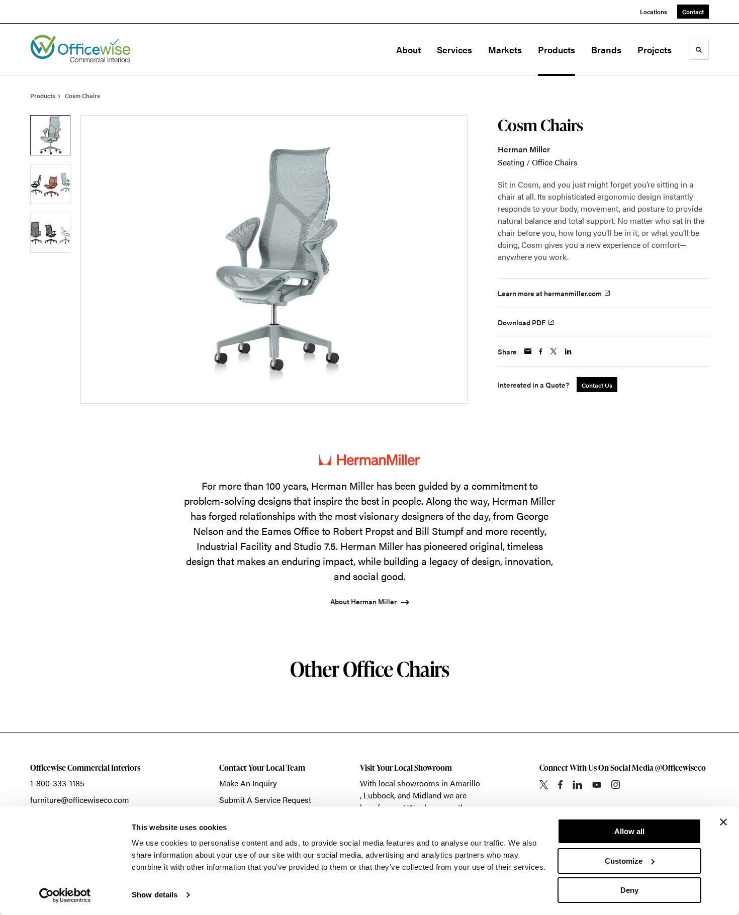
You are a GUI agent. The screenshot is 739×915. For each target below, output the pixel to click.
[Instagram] (615, 784)
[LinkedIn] (577, 784)
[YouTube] (596, 785)
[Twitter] (543, 784)
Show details (154, 894)
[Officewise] (80, 49)
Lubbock (378, 795)
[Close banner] (723, 822)
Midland (427, 795)
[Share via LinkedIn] (568, 351)
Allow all (629, 831)
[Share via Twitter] (553, 351)
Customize (623, 861)
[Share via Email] (527, 351)
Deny (629, 890)
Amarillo (465, 783)
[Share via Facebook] (540, 351)
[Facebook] (560, 784)
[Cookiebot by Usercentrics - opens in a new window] (65, 895)
